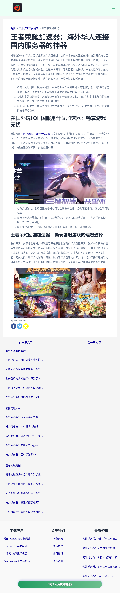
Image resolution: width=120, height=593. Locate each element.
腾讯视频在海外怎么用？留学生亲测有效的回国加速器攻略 (24, 474)
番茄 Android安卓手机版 (17, 561)
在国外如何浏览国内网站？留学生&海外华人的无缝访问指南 (24, 484)
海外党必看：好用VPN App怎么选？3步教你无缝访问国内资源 (24, 445)
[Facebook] (13, 326)
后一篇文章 (96, 342)
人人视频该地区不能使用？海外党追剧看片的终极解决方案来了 (24, 493)
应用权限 (58, 553)
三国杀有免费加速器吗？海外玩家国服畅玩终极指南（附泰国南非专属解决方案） (24, 388)
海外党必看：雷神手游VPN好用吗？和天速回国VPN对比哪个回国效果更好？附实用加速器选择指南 (24, 417)
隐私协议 (58, 546)
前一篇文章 (24, 342)
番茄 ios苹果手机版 (16, 553)
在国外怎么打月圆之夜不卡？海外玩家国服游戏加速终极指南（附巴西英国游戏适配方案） (24, 359)
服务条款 (58, 538)
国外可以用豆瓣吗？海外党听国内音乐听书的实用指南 (24, 512)
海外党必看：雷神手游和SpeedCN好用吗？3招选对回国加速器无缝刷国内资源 (24, 454)
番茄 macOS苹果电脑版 (17, 546)
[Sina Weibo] (26, 326)
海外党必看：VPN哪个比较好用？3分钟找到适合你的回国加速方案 (24, 426)
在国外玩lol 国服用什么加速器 (37, 133)
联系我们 (58, 561)
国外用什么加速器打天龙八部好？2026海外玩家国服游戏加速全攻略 (24, 397)
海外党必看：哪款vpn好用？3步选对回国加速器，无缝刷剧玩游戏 (24, 436)
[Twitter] (19, 326)
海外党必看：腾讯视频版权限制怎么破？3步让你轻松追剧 (24, 502)
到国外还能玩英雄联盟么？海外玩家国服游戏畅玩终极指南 (24, 369)
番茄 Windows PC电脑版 (17, 538)
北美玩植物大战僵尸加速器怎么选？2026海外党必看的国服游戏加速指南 (24, 378)
